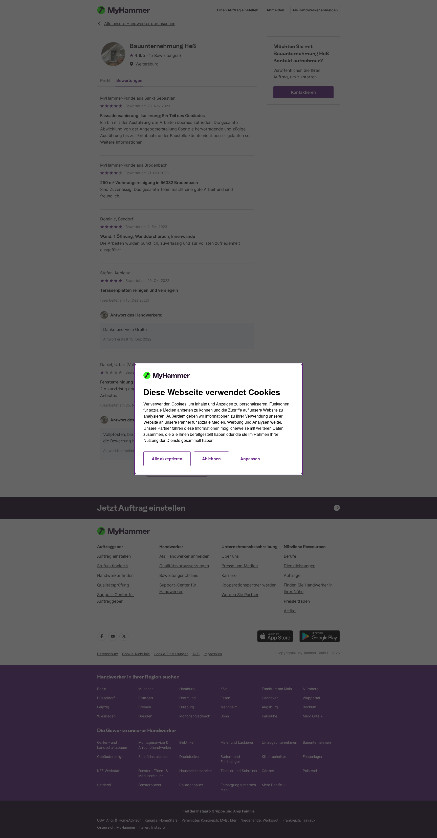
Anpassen (250, 459)
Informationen (207, 428)
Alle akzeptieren (167, 459)
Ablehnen (211, 459)
